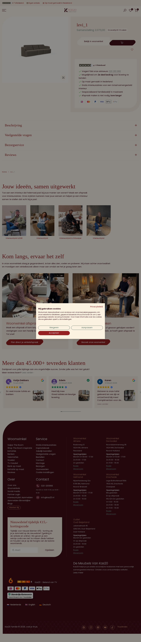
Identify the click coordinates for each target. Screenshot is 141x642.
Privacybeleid (96, 306)
